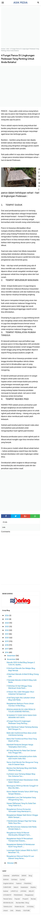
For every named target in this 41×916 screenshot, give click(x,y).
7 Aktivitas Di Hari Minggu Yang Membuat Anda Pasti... (19, 687)
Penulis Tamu (7, 899)
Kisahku (33, 887)
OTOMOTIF (7, 895)
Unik (11, 910)
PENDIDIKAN (18, 895)
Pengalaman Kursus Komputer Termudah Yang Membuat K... (19, 810)
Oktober (10, 863)
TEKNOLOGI (7, 907)
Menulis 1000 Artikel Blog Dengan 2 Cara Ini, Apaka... (21, 663)
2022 (7, 630)
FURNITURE (7, 887)
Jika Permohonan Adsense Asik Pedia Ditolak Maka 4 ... (22, 828)
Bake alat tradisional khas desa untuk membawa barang (21, 734)
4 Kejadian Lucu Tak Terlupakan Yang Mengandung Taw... (21, 798)
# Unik (5, 522)
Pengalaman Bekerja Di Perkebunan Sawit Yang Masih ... (21, 845)
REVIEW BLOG (8, 903)
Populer (17, 899)
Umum (5, 910)
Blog (30, 876)
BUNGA (6, 879)
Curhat (22, 879)
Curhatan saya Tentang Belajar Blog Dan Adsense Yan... (21, 775)
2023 (7, 626)
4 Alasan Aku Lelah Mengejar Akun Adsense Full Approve (20, 693)
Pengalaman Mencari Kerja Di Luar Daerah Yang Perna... (20, 857)
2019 (7, 641)
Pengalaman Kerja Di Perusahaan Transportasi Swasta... (20, 840)
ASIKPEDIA (15, 876)
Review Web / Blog (22, 903)
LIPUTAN (23, 891)
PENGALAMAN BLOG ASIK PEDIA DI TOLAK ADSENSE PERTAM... (21, 710)
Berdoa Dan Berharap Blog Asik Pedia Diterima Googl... (22, 769)
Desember (11, 656)
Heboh (16, 887)
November (11, 659)
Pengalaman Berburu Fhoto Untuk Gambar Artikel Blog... (20, 704)
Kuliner (5, 891)
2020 (7, 638)
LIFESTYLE (14, 891)
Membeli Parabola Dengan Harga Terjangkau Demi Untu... (20, 746)
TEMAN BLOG (19, 907)
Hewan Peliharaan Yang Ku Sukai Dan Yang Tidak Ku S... (21, 804)
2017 (7, 649)
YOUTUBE (26, 910)
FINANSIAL (27, 883)
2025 (7, 619)
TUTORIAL (30, 907)
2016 (7, 652)
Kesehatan (24, 887)
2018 (7, 645)
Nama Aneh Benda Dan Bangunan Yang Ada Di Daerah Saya (22, 763)
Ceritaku (14, 879)
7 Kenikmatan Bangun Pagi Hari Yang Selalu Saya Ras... (21, 822)
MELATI (31, 891)
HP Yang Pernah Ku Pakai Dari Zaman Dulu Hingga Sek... (21, 751)
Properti (25, 899)
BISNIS (24, 876)
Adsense (6, 876)
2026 (7, 615)
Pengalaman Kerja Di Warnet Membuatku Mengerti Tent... (19, 834)
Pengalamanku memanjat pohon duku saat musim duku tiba (22, 757)
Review (33, 899)
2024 (7, 623)
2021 (7, 634)
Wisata (18, 910)
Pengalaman (29, 895)
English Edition (8, 883)
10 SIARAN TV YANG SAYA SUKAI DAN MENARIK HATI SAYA (21, 716)
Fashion (19, 883)
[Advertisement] (20, 27)
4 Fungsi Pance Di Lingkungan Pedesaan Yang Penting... (19, 722)
